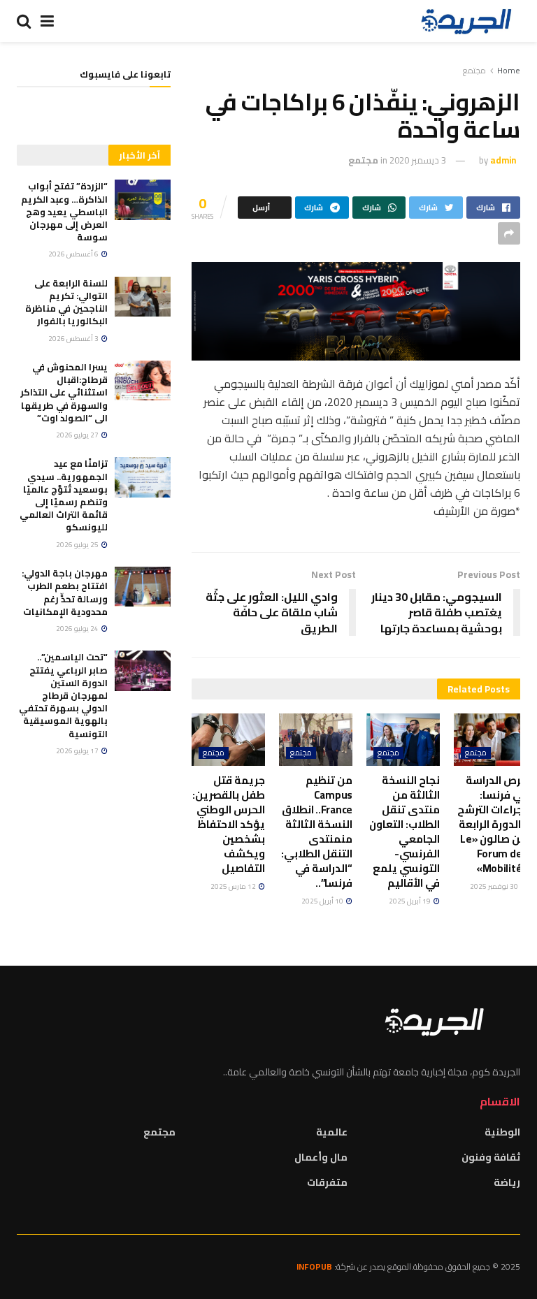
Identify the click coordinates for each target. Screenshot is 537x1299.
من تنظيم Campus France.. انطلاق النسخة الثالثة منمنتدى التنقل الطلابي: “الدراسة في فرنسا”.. (316, 831)
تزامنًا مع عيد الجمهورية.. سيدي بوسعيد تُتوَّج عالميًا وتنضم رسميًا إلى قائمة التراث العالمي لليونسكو (64, 495)
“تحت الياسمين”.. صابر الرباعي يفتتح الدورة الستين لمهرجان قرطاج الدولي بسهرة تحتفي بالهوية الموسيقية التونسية (63, 694)
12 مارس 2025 (233, 886)
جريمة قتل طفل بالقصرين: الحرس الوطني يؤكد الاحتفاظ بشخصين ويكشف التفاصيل (228, 824)
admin (503, 160)
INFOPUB (314, 1266)
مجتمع (474, 70)
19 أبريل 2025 (410, 901)
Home (508, 70)
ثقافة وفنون (490, 1157)
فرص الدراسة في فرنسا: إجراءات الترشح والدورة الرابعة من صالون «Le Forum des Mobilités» (492, 824)
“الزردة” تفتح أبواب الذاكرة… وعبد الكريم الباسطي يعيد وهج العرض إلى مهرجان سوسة (64, 211)
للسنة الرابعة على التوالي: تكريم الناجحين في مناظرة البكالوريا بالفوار (66, 302)
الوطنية (502, 1132)
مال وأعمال (321, 1157)
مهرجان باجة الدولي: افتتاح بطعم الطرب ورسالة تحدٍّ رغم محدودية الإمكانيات (65, 592)
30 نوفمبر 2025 (495, 886)
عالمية (332, 1132)
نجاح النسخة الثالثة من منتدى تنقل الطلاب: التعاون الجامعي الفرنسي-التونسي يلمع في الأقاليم (404, 831)
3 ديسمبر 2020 (417, 160)
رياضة (507, 1182)
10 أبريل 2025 (323, 901)
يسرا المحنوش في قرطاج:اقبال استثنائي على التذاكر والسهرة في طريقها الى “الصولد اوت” (64, 392)
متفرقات (327, 1182)
